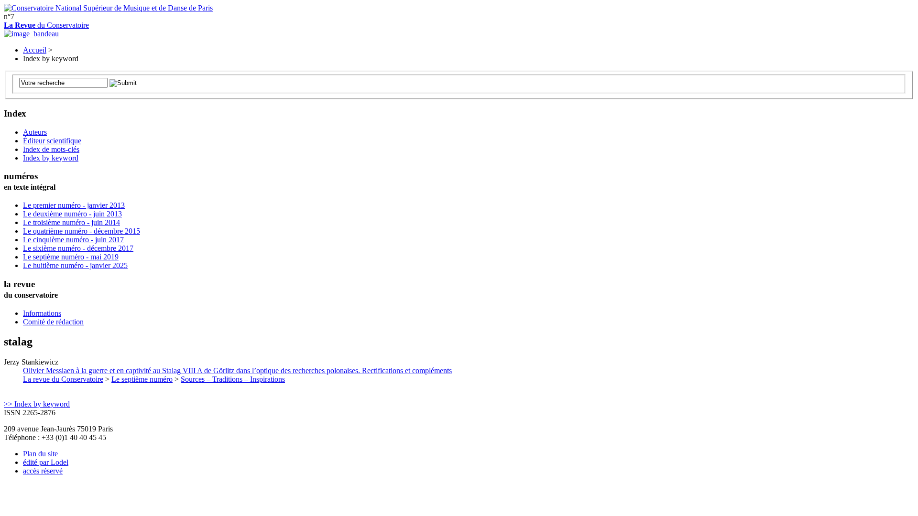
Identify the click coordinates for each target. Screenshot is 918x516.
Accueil (34, 50)
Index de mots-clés (51, 149)
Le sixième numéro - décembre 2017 (78, 248)
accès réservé (43, 471)
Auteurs (35, 132)
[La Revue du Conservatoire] (31, 34)
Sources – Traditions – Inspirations (233, 379)
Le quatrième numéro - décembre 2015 (81, 231)
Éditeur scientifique (52, 141)
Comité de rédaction (53, 322)
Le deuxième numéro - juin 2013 (72, 214)
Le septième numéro (142, 379)
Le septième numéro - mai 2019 (71, 257)
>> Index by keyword (37, 404)
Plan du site (40, 454)
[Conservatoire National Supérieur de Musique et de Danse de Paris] (108, 8)
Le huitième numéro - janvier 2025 (75, 265)
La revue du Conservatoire (63, 379)
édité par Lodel (45, 462)
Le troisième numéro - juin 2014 (71, 222)
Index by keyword (50, 158)
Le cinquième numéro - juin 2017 (73, 240)
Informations (42, 313)
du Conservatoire (46, 25)
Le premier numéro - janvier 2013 (74, 205)
